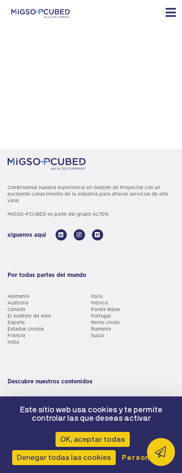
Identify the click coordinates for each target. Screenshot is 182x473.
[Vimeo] (97, 234)
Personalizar (147, 457)
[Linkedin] (61, 234)
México (99, 302)
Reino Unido (105, 322)
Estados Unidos (25, 329)
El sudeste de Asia (29, 315)
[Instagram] (79, 234)
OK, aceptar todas (92, 439)
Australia (17, 302)
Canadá (16, 309)
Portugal (101, 315)
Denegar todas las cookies (64, 457)
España (16, 322)
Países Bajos (105, 309)
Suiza (97, 335)
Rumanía (101, 329)
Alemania (18, 296)
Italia (97, 296)
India (13, 342)
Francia (16, 335)
